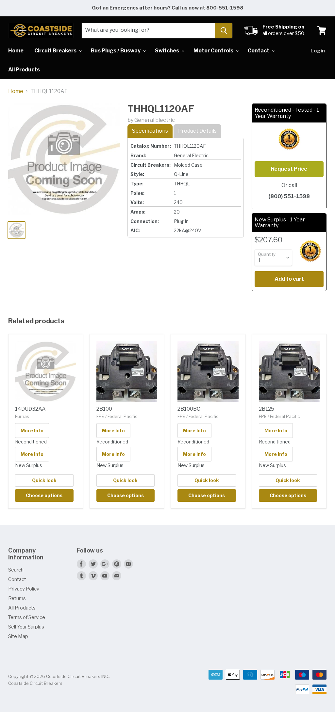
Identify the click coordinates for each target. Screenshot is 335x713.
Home (16, 50)
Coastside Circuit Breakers (35, 683)
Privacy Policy (23, 589)
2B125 (266, 409)
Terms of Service (26, 617)
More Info (32, 430)
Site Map (18, 636)
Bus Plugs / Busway (116, 50)
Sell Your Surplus (26, 627)
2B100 (104, 409)
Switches (167, 50)
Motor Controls (213, 50)
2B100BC (188, 409)
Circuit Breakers (55, 50)
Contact (259, 50)
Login (317, 51)
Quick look (44, 480)
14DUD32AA (30, 409)
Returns (17, 598)
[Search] (223, 30)
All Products (24, 69)
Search (16, 570)
